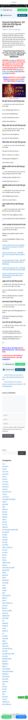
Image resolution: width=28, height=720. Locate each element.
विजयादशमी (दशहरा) (7, 658)
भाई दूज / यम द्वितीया (7, 610)
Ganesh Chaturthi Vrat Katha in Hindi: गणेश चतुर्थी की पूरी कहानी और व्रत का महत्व (13, 377)
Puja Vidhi (5, 484)
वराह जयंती (4, 651)
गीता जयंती (4, 542)
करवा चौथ (4, 522)
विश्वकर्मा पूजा (5, 664)
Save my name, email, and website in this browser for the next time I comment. (13, 429)
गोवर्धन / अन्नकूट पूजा (7, 547)
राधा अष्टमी (4, 636)
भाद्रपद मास (5, 613)
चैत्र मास (4, 555)
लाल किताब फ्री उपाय (7, 648)
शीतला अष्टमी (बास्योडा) (7, 671)
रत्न (3, 633)
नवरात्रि (4, 588)
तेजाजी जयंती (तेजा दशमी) (8, 567)
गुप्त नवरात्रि (5, 545)
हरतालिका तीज (5, 702)
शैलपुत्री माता (5, 674)
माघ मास (4, 628)
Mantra (4, 476)
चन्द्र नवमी (4, 552)
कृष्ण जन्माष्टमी (5, 532)
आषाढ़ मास (4, 512)
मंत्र (3, 621)
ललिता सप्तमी (5, 646)
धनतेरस (4, 577)
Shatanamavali (6, 491)
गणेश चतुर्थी (5, 540)
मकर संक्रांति (5, 618)
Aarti (3, 464)
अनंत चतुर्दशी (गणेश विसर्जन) (9, 499)
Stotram (4, 494)
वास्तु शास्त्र (5, 656)
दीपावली (4, 572)
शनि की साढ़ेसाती (6, 669)
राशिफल (4, 641)
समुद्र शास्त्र (5, 681)
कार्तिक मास (5, 527)
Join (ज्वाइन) (5, 73)
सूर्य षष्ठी (4, 691)
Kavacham (5, 474)
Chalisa (4, 469)
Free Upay (5, 471)
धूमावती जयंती (5, 580)
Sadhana (5, 489)
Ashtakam (5, 466)
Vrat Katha (5, 496)
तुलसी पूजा (4, 565)
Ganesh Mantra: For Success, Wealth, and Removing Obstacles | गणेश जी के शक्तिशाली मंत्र (13, 247)
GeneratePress (14, 717)
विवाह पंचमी (4, 661)
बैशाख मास (4, 608)
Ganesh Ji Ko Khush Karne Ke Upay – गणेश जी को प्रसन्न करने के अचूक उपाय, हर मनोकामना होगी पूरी (13, 275)
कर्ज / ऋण (4, 524)
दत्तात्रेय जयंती (5, 570)
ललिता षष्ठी (4, 643)
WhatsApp (7, 717)
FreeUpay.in (12, 60)
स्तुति (3, 694)
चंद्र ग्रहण (4, 550)
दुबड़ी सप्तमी (5, 575)
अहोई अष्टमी (5, 504)
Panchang (5, 481)
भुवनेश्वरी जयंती (5, 615)
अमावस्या (4, 502)
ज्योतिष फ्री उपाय (6, 562)
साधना (3, 684)
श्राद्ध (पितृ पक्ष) (5, 676)
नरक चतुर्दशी (5, 583)
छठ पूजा (4, 557)
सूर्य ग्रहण (4, 689)
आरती (3, 507)
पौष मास (4, 600)
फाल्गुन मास (5, 605)
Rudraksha (5, 486)
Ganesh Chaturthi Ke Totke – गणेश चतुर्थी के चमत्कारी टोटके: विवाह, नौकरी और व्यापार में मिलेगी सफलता (13, 262)
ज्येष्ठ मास (4, 560)
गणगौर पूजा (4, 537)
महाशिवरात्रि (5, 623)
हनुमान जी (4, 699)
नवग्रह (3, 585)
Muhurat (4, 479)
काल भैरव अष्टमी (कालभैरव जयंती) (10, 529)
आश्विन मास (5, 509)
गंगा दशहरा (4, 534)
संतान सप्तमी (5, 679)
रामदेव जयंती (5, 638)
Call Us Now (21, 717)
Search (4, 450)
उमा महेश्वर (4, 514)
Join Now (23, 10)
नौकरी (3, 593)
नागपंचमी (4, 590)
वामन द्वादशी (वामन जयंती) (8, 653)
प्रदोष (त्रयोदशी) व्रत (7, 603)
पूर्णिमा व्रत (4, 598)
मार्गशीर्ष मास (5, 631)
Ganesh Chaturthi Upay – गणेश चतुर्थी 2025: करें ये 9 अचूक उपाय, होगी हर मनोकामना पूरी (13, 254)
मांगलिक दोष (5, 626)
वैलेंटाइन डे (4, 666)
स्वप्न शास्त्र (5, 696)
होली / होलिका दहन (6, 704)
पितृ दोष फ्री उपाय (6, 595)
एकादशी (4, 519)
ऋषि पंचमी (4, 517)
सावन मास (4, 686)
